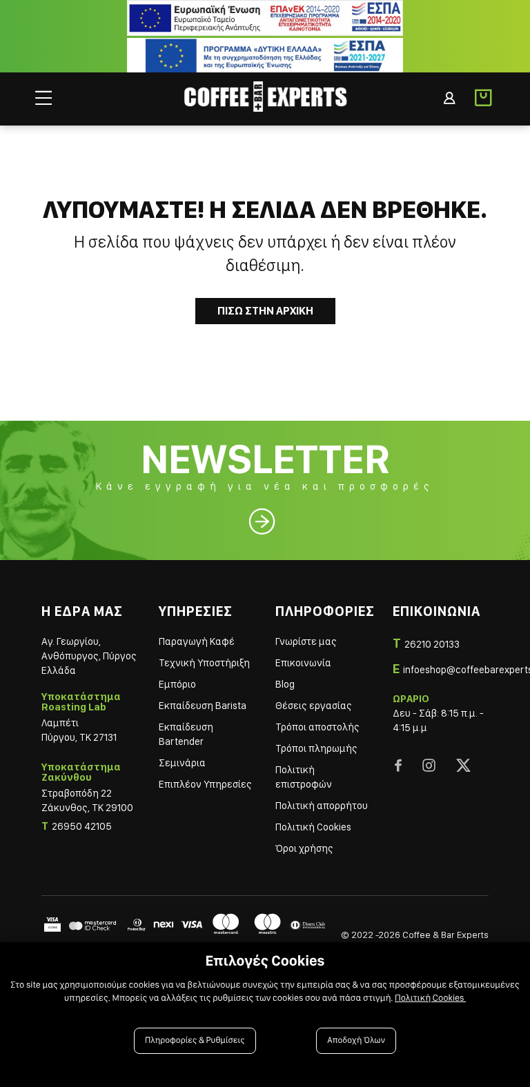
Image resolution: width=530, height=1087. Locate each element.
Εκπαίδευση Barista (202, 705)
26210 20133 (432, 644)
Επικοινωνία (303, 663)
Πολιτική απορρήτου (321, 805)
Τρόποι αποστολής (317, 727)
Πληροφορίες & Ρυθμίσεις (195, 1040)
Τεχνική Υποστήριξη (204, 663)
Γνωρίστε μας (306, 641)
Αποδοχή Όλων (356, 1040)
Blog (285, 684)
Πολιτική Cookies (313, 827)
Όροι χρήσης (304, 848)
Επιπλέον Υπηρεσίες (205, 784)
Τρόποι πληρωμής (316, 748)
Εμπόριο (177, 684)
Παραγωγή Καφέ (197, 641)
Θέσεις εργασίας (313, 705)
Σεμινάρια (182, 763)
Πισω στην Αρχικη (265, 310)
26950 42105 (82, 826)
